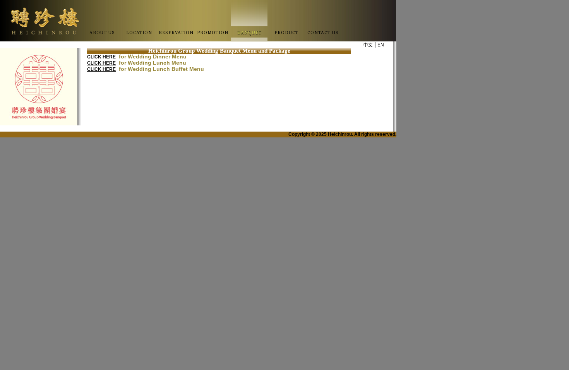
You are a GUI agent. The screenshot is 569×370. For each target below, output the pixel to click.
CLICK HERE (101, 57)
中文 (368, 45)
